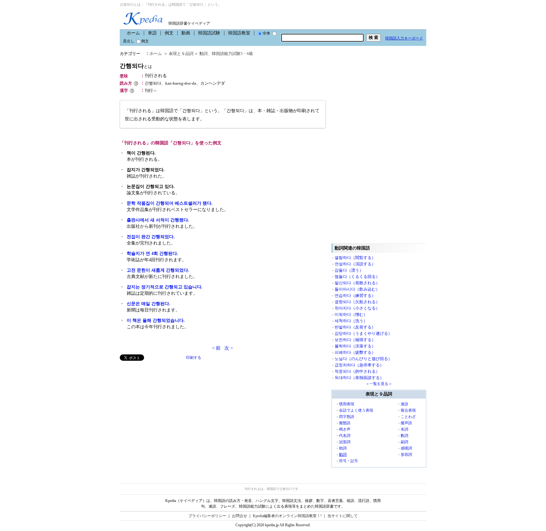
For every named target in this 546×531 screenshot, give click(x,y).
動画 (185, 33)
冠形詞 (344, 442)
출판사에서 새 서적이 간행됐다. (158, 220)
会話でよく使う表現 (356, 410)
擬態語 (344, 423)
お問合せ (239, 516)
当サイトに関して (342, 516)
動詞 (203, 53)
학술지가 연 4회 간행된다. (152, 253)
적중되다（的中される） (357, 371)
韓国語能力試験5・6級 (232, 53)
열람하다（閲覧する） (355, 257)
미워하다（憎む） (351, 314)
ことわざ (408, 416)
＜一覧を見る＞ (379, 384)
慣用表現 (346, 404)
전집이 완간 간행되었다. (151, 236)
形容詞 (406, 454)
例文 (169, 33)
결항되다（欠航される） (357, 301)
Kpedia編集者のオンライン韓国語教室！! (287, 516)
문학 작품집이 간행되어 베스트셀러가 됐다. (170, 203)
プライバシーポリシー (207, 516)
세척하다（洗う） (351, 320)
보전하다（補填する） (355, 339)
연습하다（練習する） (355, 295)
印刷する (193, 357)
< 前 (216, 348)
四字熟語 (346, 416)
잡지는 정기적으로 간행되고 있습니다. (165, 287)
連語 (404, 404)
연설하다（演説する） (355, 264)
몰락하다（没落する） (355, 346)
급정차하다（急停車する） (359, 365)
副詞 (404, 442)
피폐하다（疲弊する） (355, 352)
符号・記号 (348, 461)
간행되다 (136, 66)
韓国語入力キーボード (404, 38)
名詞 (404, 429)
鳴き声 (344, 429)
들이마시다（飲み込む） (357, 289)
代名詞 (344, 435)
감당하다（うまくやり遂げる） (363, 333)
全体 (266, 33)
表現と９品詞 (181, 53)
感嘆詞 (406, 448)
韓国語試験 (209, 33)
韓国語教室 (239, 33)
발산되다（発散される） (357, 283)
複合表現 (408, 410)
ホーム (133, 33)
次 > (228, 348)
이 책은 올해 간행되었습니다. (156, 320)
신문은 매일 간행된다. (148, 303)
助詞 (343, 448)
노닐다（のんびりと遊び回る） (363, 358)
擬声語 (406, 423)
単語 (152, 33)
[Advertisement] (167, 404)
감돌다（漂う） (349, 270)
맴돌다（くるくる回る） (357, 276)
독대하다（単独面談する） (359, 377)
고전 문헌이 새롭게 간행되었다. (158, 270)
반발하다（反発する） (355, 327)
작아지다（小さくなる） (357, 308)
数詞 (404, 435)
